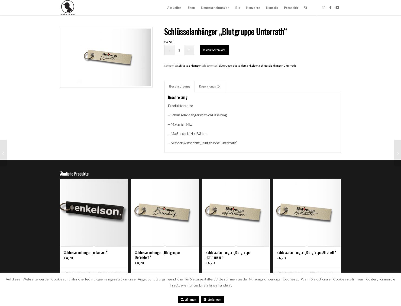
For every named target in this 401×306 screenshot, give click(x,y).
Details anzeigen (110, 272)
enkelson (252, 65)
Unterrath (290, 65)
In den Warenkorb (214, 50)
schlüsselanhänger (271, 65)
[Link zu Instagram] (323, 7)
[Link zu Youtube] (337, 7)
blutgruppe (225, 65)
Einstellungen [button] (212, 299)
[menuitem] (174, 7)
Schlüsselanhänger (189, 65)
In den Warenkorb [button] (79, 272)
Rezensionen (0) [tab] (209, 86)
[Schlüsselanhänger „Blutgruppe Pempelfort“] (3, 153)
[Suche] (305, 7)
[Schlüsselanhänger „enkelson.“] (397, 153)
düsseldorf (239, 65)
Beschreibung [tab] (179, 86)
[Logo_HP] (67, 7)
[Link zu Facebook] (330, 7)
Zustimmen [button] (188, 299)
